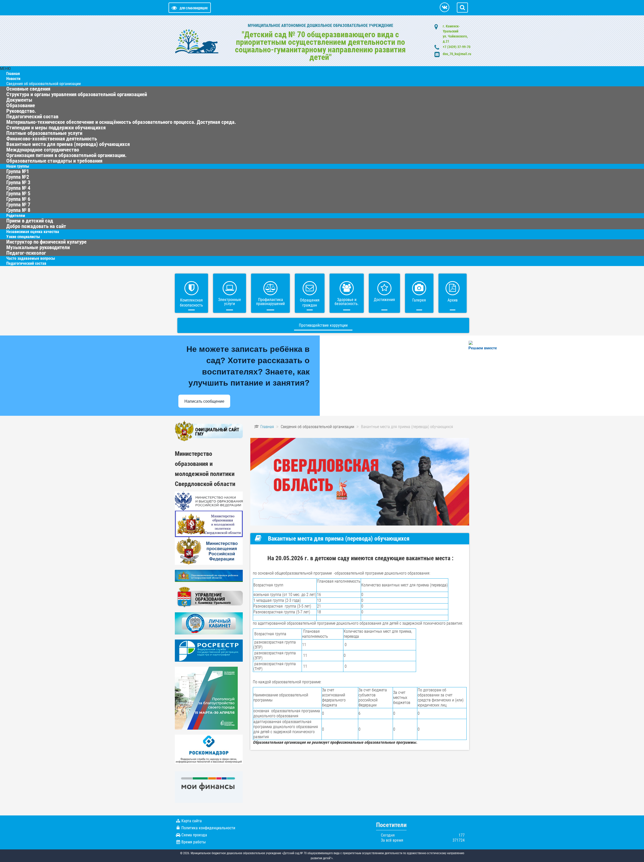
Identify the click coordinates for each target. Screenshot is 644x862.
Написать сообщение (204, 401)
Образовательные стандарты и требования (54, 161)
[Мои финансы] (209, 786)
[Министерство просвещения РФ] (209, 550)
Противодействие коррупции (323, 325)
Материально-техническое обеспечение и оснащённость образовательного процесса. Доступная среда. (121, 122)
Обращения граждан (309, 303)
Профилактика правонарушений (270, 301)
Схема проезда (194, 835)
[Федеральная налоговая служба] (209, 623)
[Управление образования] (209, 596)
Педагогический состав (26, 263)
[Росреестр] (209, 650)
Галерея (419, 300)
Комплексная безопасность (191, 303)
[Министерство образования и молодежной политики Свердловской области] (209, 523)
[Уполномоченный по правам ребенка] (209, 575)
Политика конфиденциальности (208, 828)
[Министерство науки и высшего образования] (209, 500)
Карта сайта (191, 820)
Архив (453, 300)
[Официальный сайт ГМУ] (209, 430)
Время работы (193, 842)
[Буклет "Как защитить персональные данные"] (209, 748)
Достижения (384, 299)
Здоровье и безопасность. (347, 301)
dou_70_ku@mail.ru (457, 54)
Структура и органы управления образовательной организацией (76, 94)
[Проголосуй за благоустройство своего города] (206, 697)
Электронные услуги (229, 301)
